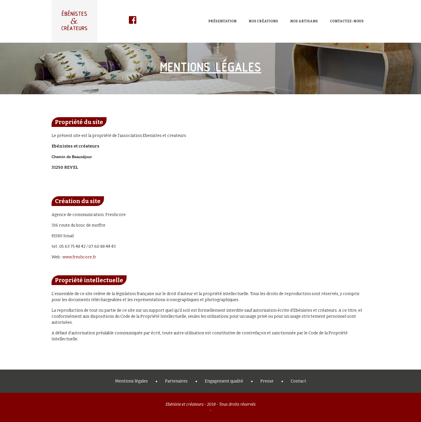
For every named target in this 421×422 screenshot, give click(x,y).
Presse (267, 381)
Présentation (222, 21)
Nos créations (263, 21)
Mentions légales (131, 381)
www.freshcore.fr (79, 257)
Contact (298, 381)
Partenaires (176, 381)
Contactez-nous (347, 21)
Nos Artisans (304, 21)
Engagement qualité (224, 381)
